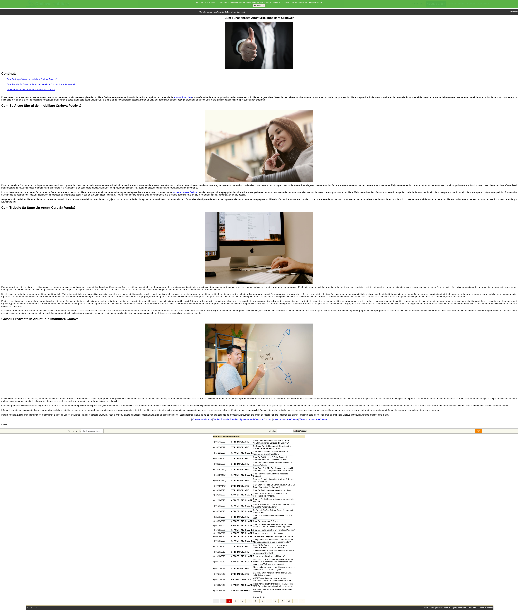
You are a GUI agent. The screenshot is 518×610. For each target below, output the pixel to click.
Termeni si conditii (485, 608)
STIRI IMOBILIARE (240, 442)
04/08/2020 (220, 541)
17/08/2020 (220, 530)
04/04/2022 (220, 442)
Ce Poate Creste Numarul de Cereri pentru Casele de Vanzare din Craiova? (272, 447)
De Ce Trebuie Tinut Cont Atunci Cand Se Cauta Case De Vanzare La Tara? (274, 505)
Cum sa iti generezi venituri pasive (268, 533)
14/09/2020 (220, 521)
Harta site (472, 608)
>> (302, 601)
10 (289, 601)
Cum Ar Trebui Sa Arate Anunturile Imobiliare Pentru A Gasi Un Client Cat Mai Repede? (272, 525)
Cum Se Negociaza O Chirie (265, 521)
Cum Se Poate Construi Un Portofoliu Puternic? (274, 530)
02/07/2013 (220, 568)
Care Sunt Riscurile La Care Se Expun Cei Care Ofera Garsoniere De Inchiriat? (274, 486)
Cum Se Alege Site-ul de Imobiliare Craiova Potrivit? (32, 79)
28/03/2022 (220, 447)
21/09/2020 (220, 517)
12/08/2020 (220, 533)
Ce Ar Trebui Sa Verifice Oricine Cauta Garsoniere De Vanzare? (270, 494)
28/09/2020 (220, 511)
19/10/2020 (220, 495)
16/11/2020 (220, 475)
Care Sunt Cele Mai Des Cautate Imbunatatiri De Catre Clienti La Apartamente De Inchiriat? (273, 469)
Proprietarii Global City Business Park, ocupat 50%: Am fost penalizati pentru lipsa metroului (273, 585)
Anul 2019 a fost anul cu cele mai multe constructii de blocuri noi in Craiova (270, 546)
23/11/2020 (220, 469)
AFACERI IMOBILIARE (242, 453)
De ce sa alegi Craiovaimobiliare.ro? (269, 556)
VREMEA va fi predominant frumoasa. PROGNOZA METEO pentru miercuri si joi (272, 579)
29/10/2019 (220, 556)
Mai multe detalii (315, 2)
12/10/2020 (220, 500)
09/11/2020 (220, 480)
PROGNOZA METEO (241, 579)
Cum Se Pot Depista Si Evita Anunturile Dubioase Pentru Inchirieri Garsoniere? (270, 458)
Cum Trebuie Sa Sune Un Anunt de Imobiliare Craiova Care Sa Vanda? (41, 84)
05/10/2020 (220, 506)
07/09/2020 (220, 525)
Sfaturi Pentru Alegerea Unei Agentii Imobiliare (273, 536)
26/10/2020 (220, 490)
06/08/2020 (220, 536)
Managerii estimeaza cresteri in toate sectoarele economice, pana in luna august (274, 568)
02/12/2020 (220, 464)
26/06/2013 (220, 585)
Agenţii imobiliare (458, 608)
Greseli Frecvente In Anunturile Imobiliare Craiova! (31, 89)
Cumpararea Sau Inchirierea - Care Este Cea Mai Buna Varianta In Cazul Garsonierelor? (273, 540)
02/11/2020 (220, 486)
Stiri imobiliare (429, 608)
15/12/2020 (220, 453)
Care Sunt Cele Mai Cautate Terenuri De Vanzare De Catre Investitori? (270, 452)
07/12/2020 (220, 458)
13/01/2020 (220, 546)
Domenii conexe (443, 608)
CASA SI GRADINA (240, 590)
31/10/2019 (220, 552)
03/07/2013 (220, 562)
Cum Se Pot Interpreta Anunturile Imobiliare (272, 490)
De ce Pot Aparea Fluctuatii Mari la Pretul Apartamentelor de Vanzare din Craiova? (271, 441)
